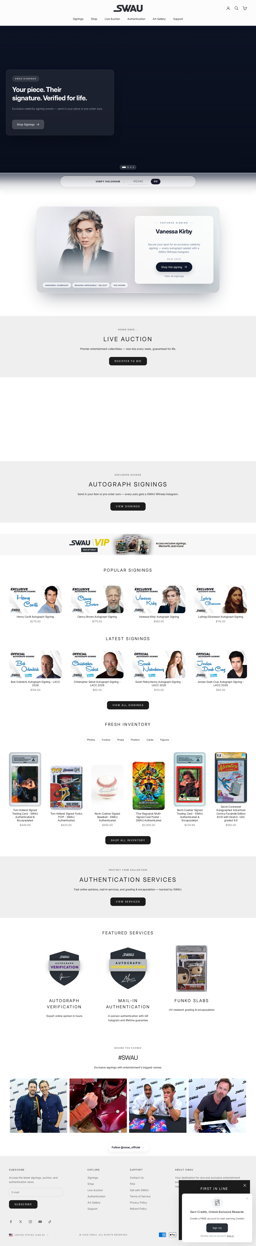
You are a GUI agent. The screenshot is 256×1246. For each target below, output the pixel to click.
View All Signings (128, 705)
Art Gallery (159, 18)
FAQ (132, 1183)
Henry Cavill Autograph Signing (35, 616)
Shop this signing (171, 277)
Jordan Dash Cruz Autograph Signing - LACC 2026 (221, 683)
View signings (128, 506)
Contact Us (137, 1177)
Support (178, 18)
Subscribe (23, 1204)
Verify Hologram (108, 181)
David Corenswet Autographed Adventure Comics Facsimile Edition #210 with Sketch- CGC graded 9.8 (231, 813)
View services (128, 901)
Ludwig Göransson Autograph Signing (220, 616)
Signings (78, 18)
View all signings (174, 286)
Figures (164, 739)
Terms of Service (140, 1196)
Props (120, 739)
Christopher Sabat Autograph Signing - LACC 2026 (97, 683)
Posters (135, 739)
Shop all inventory (128, 840)
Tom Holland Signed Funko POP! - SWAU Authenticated (66, 817)
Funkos (106, 739)
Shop (94, 18)
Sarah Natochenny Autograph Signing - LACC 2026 (158, 683)
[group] (128, 544)
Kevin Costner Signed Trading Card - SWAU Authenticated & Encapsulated (190, 815)
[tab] (124, 167)
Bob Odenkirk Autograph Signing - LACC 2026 (35, 683)
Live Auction (112, 18)
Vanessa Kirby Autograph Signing (159, 616)
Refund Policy (138, 1208)
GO (155, 181)
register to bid (128, 361)
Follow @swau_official (128, 1147)
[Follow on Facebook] (11, 1222)
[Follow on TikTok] (50, 1222)
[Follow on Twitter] (20, 1222)
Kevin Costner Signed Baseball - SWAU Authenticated (107, 817)
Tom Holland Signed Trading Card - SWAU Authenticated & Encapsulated (25, 815)
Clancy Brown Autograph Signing (97, 616)
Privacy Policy (138, 1202)
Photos (91, 739)
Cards (150, 739)
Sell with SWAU (139, 1190)
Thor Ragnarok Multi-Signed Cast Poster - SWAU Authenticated (148, 817)
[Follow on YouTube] (40, 1222)
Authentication (136, 18)
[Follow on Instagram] (30, 1222)
